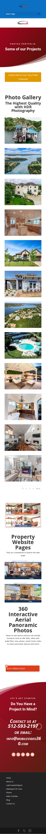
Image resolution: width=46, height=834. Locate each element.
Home (8, 778)
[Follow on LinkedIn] (23, 754)
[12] (23, 481)
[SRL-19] (23, 235)
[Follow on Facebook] (13, 754)
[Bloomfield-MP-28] (23, 419)
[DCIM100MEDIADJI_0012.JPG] (23, 174)
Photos (9, 792)
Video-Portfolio (12, 796)
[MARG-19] (23, 450)
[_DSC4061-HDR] (23, 389)
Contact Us (10, 803)
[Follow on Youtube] (32, 754)
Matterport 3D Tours (14, 789)
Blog (8, 800)
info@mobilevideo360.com (23, 740)
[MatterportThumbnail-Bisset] (23, 296)
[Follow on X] (18, 754)
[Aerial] (23, 143)
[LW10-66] (23, 358)
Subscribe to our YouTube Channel (23, 77)
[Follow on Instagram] (28, 754)
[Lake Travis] (23, 327)
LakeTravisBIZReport (14, 785)
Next (38, 488)
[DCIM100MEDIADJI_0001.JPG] (23, 204)
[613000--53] (23, 266)
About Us (9, 781)
